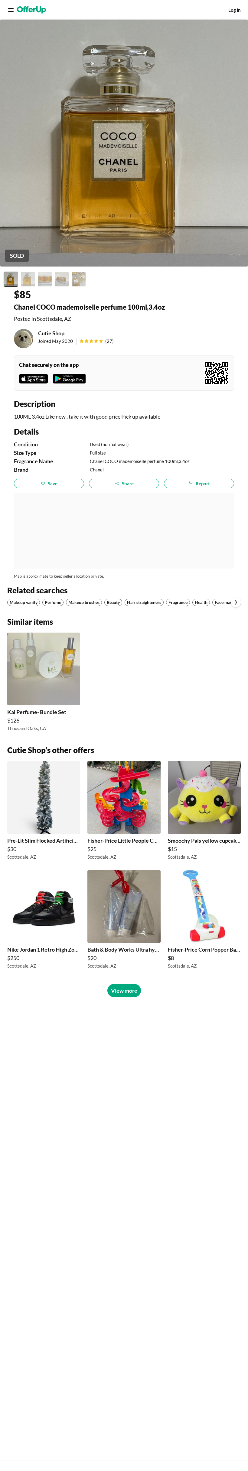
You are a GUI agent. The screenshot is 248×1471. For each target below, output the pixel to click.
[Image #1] (11, 279)
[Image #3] (45, 279)
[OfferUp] (31, 10)
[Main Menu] (11, 10)
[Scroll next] (236, 602)
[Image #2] (28, 279)
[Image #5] (78, 279)
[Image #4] (61, 279)
